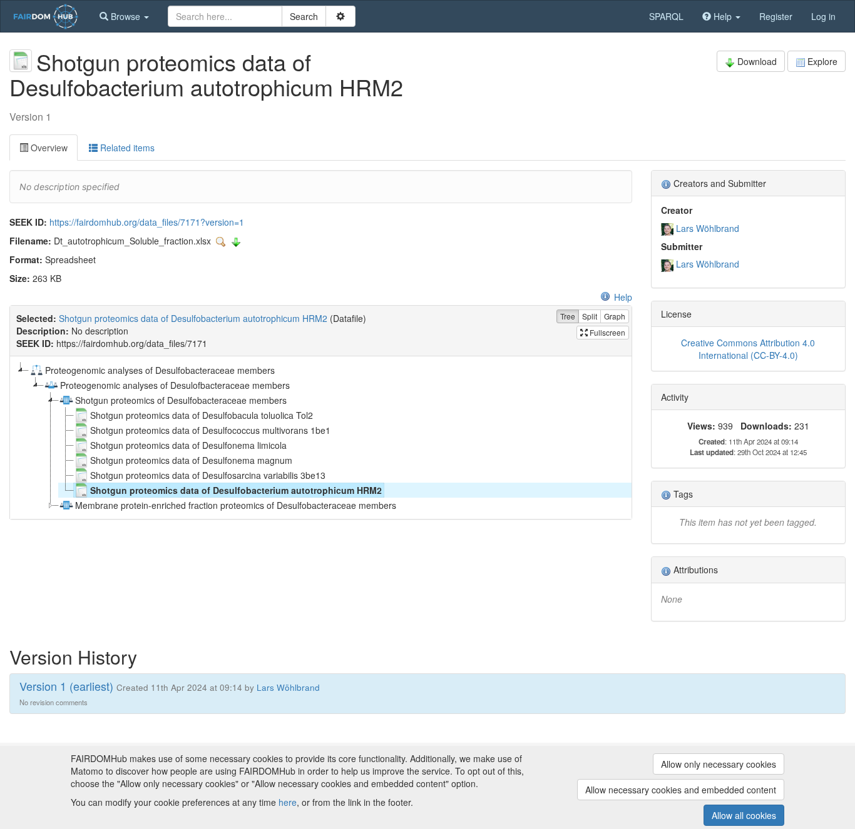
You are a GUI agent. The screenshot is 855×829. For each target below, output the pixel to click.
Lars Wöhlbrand (707, 228)
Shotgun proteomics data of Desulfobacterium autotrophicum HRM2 (193, 318)
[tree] (320, 437)
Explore (822, 61)
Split (589, 316)
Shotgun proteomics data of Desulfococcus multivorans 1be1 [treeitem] (210, 430)
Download (757, 61)
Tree (567, 316)
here (288, 802)
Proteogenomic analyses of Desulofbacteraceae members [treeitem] (175, 385)
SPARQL (666, 16)
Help (623, 297)
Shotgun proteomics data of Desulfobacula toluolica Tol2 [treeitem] (201, 415)
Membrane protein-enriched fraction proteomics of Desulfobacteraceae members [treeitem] (235, 505)
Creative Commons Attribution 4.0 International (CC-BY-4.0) (748, 348)
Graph (614, 316)
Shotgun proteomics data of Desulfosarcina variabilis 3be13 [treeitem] (207, 475)
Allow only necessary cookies (718, 764)
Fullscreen (606, 332)
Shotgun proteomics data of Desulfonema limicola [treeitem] (188, 445)
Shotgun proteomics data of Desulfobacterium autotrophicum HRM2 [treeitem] (236, 490)
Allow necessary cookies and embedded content (680, 789)
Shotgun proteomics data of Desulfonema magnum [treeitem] (191, 460)
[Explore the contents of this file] (222, 240)
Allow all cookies (744, 815)
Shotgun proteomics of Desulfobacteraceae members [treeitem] (181, 400)
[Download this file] (236, 240)
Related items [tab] (126, 147)
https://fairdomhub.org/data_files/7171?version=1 (146, 222)
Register (775, 16)
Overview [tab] (48, 147)
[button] (124, 16)
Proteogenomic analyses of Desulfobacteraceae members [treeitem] (160, 370)
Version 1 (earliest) (66, 686)
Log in (823, 16)
